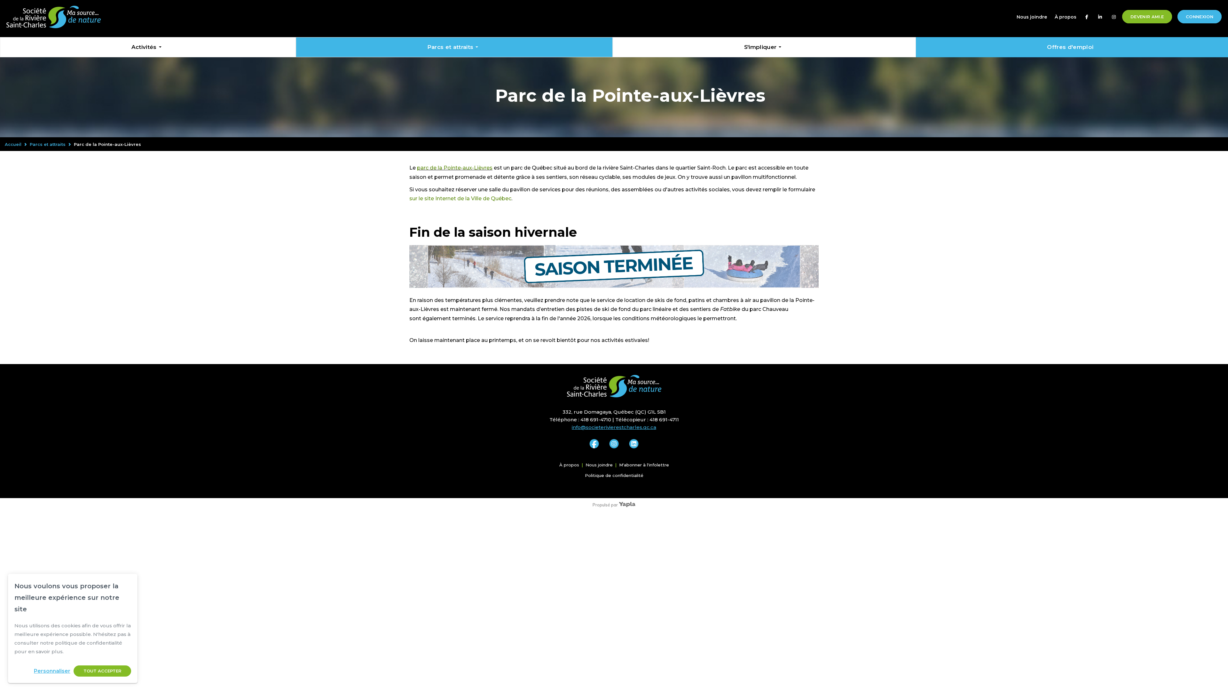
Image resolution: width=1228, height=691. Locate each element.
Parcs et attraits (450, 47)
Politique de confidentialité (614, 475)
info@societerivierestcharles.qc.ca (614, 427)
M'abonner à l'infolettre (644, 464)
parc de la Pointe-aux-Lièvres (454, 168)
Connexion (1199, 16)
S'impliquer (760, 47)
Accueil (13, 144)
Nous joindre (1032, 17)
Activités (144, 47)
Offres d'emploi (1070, 47)
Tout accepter (102, 670)
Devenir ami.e (1147, 16)
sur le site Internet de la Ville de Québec (460, 198)
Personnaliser (52, 671)
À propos (1065, 17)
